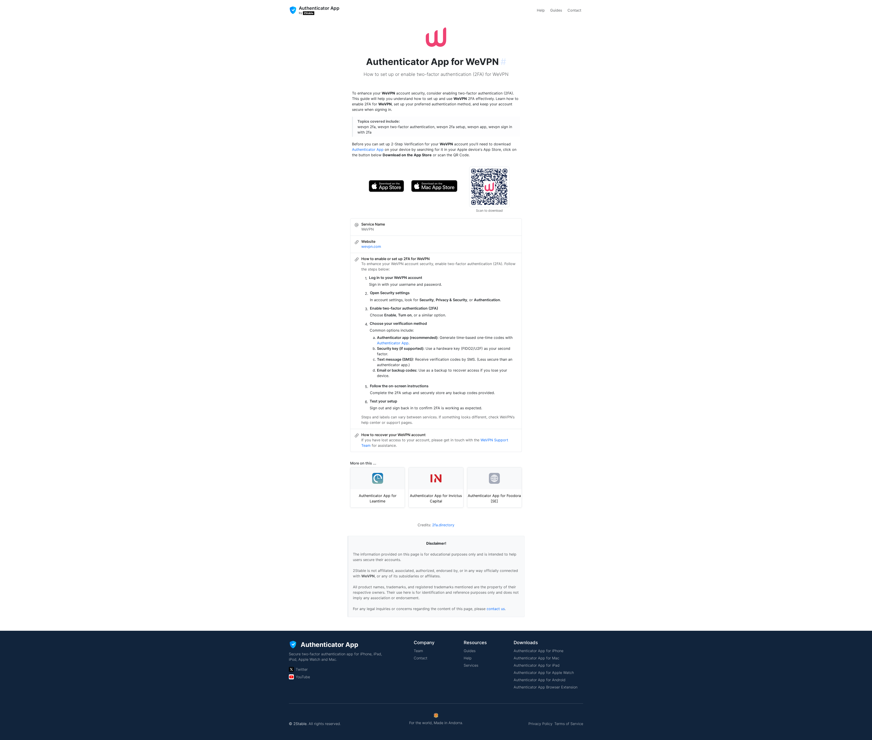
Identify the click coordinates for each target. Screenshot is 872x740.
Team (418, 650)
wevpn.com (371, 246)
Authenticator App (368, 149)
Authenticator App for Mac (536, 658)
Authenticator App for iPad (537, 665)
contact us (496, 608)
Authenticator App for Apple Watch (544, 672)
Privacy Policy (540, 723)
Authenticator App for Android (539, 680)
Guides (556, 10)
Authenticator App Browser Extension (545, 687)
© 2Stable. (298, 723)
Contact (574, 10)
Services (471, 665)
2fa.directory (443, 525)
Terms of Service (568, 723)
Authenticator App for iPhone (538, 650)
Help (541, 10)
